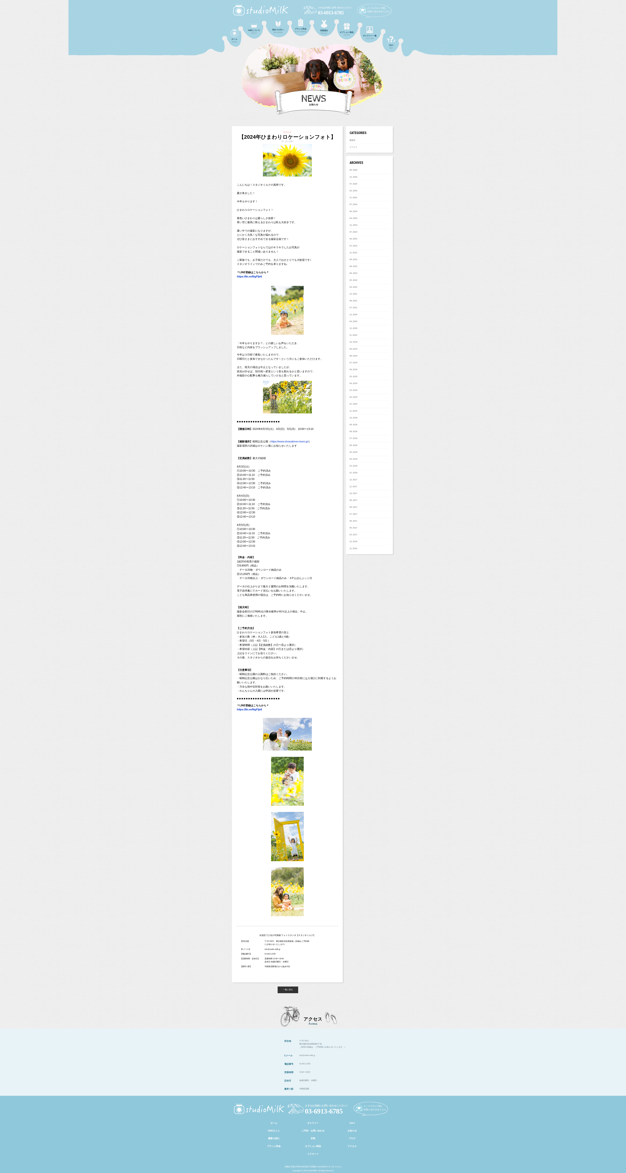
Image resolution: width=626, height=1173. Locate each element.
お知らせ (352, 1130)
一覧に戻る (288, 989)
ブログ (352, 1138)
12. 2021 (353, 294)
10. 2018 (353, 418)
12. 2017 (353, 480)
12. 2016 (353, 541)
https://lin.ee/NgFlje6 (249, 276)
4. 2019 (354, 383)
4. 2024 (354, 218)
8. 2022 (354, 266)
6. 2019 (354, 369)
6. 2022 (354, 273)
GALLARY (370, 37)
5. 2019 (354, 376)
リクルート (313, 1154)
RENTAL (324, 31)
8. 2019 (354, 356)
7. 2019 (354, 363)
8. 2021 (354, 301)
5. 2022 (354, 280)
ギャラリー (313, 1123)
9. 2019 (354, 349)
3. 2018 (354, 466)
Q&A (391, 46)
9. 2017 (354, 500)
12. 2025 (353, 177)
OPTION (347, 33)
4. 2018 (354, 459)
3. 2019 (354, 390)
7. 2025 (354, 184)
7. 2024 (354, 204)
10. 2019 (353, 342)
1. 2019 (354, 404)
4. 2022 (354, 287)
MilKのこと (274, 1130)
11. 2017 (353, 486)
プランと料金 (274, 1146)
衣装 (313, 1138)
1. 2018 (354, 473)
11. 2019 (353, 335)
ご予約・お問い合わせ (313, 1130)
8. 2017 (354, 507)
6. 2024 (354, 211)
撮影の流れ (274, 1138)
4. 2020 (354, 321)
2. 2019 (354, 397)
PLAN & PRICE (300, 30)
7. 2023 (354, 232)
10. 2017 (353, 493)
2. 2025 (354, 191)
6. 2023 (354, 239)
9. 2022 (354, 259)
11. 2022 (353, 253)
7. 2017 (354, 514)
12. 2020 (353, 314)
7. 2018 (354, 438)
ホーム (273, 1123)
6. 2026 (354, 170)
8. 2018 (354, 431)
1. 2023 (354, 246)
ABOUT (254, 31)
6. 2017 (354, 521)
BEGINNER (278, 31)
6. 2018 (354, 445)
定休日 (352, 140)
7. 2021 (354, 307)
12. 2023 (353, 225)
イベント (353, 147)
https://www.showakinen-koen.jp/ (290, 441)
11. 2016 (353, 548)
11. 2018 (353, 411)
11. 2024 (353, 197)
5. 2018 (354, 452)
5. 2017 (354, 528)
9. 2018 (354, 424)
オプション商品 (313, 1146)
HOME (234, 40)
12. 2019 (353, 328)
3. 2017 (354, 535)
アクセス (352, 1146)
